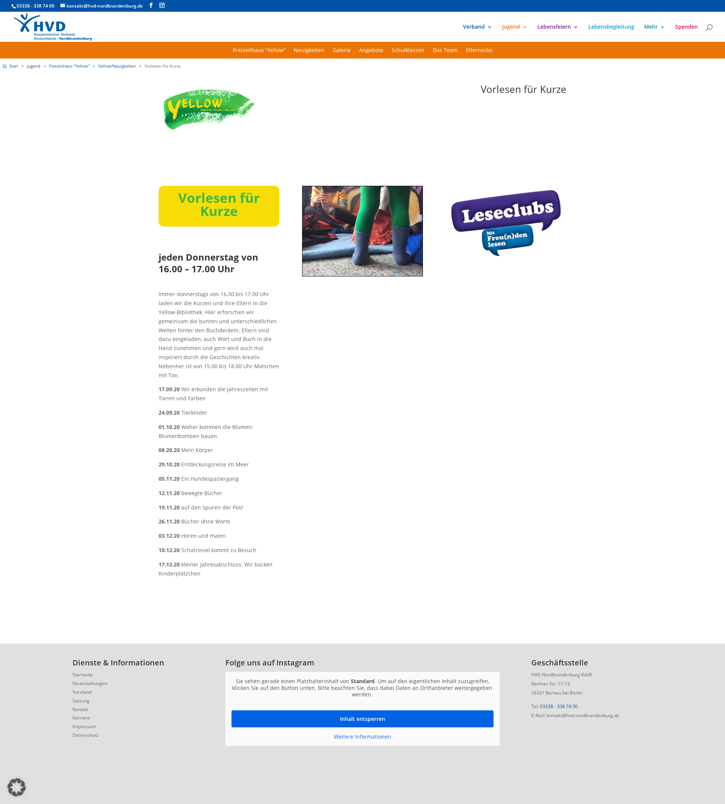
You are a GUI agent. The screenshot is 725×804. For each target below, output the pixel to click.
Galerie (342, 51)
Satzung (80, 701)
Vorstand (81, 692)
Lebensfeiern (554, 27)
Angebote (371, 51)
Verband (474, 27)
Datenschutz (85, 735)
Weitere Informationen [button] (362, 736)
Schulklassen (408, 51)
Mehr (651, 27)
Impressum (84, 726)
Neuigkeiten (309, 51)
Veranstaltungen (89, 683)
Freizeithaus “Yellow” (259, 51)
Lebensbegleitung (611, 27)
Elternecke (479, 51)
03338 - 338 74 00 (559, 706)
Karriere (81, 717)
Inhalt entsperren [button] (362, 718)
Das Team (445, 51)
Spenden (686, 27)
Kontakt (80, 709)
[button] (16, 787)
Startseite (82, 674)
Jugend (511, 27)
